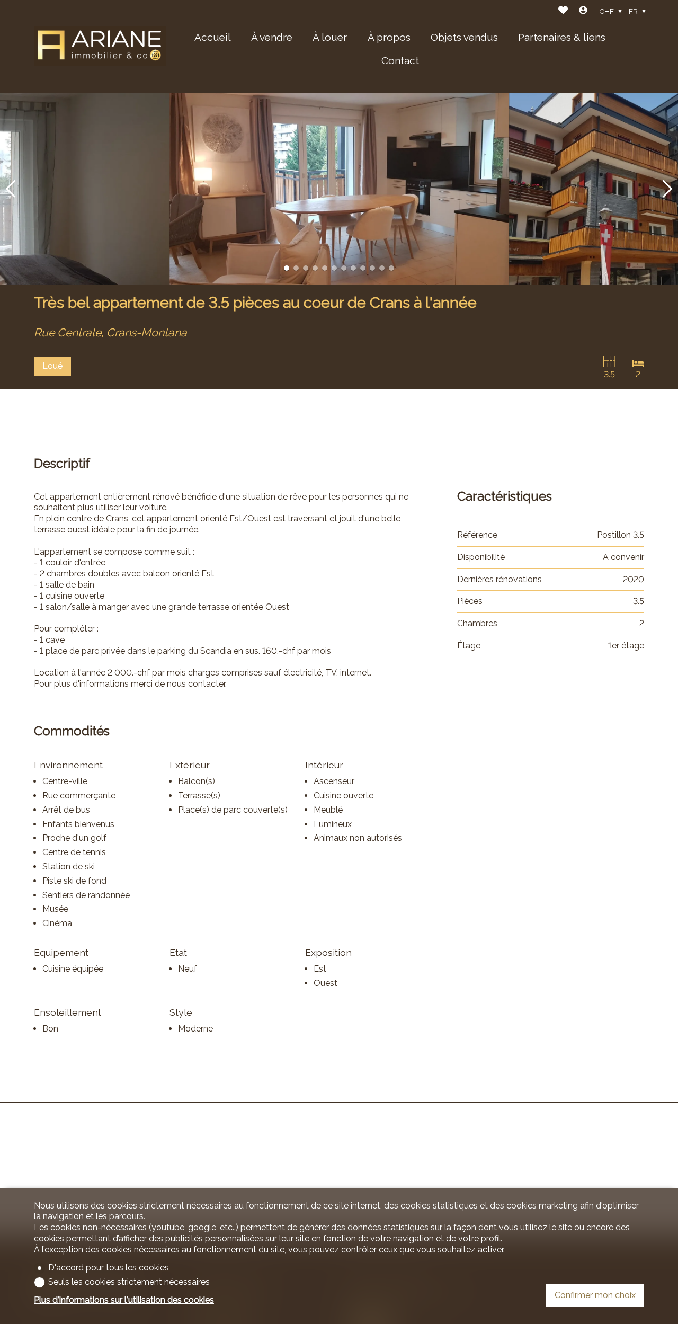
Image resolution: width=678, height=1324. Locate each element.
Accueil (212, 37)
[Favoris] (563, 11)
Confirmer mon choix (595, 1295)
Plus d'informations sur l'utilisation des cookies (124, 1300)
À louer (330, 37)
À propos (389, 37)
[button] (10, 189)
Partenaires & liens (561, 37)
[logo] (100, 46)
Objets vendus (464, 37)
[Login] (583, 11)
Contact (400, 60)
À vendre (271, 37)
